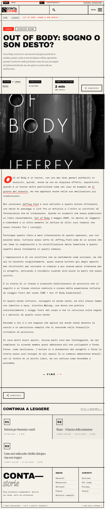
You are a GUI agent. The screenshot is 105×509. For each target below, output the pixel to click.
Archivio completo (65, 495)
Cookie (85, 491)
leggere (15, 17)
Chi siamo (87, 482)
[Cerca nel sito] (53, 9)
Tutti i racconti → (91, 409)
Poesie (59, 491)
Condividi (93, 88)
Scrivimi (86, 478)
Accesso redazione (93, 2)
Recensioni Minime (25, 29)
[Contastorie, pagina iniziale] (9, 9)
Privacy (86, 487)
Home (5, 17)
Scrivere (60, 487)
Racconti (60, 478)
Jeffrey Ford (30, 204)
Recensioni (61, 482)
